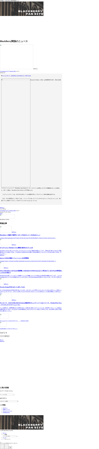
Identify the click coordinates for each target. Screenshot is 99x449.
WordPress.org (6, 412)
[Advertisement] (49, 28)
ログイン (5, 408)
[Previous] (2, 446)
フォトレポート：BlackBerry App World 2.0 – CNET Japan (16, 75)
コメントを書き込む (5, 336)
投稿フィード (6, 409)
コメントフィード (7, 411)
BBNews (2, 207)
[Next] (6, 446)
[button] (18, 71)
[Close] (10, 447)
